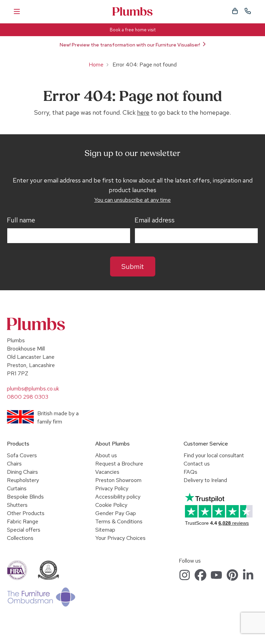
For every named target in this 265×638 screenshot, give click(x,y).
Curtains (17, 488)
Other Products (26, 513)
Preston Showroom (118, 480)
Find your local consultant (214, 455)
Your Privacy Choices (120, 538)
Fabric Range (22, 521)
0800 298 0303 (27, 396)
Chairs (14, 463)
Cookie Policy (111, 505)
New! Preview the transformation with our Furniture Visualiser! (130, 45)
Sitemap (105, 529)
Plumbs (132, 11)
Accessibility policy (117, 496)
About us (106, 455)
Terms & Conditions (119, 521)
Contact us (197, 463)
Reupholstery (23, 480)
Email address (155, 220)
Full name (21, 220)
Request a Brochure (119, 463)
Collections (20, 538)
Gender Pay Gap (115, 513)
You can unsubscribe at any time (132, 199)
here (143, 112)
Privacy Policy (111, 488)
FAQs (190, 471)
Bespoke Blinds (25, 496)
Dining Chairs (22, 471)
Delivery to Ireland (205, 480)
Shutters (17, 505)
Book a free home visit (133, 30)
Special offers (23, 529)
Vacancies (107, 471)
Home (96, 64)
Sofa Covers (22, 455)
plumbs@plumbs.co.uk (33, 388)
